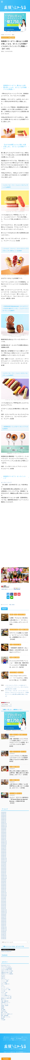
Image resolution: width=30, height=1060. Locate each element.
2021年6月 (3, 901)
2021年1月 (3, 908)
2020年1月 (3, 925)
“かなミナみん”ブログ (6, 966)
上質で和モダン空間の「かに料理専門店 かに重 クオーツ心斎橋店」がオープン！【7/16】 (19, 786)
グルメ (2, 985)
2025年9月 (3, 828)
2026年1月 (3, 822)
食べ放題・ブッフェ (5, 1016)
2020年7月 (3, 917)
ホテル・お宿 (4, 992)
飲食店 (2, 1018)
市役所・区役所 (4, 1005)
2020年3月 (3, 922)
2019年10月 (4, 930)
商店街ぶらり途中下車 (6, 998)
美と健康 (3, 1009)
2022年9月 (3, 879)
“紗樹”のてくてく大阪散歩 (7, 973)
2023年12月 (4, 858)
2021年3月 (3, 905)
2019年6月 (3, 935)
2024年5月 (3, 851)
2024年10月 (4, 844)
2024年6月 (3, 849)
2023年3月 (3, 871)
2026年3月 (3, 819)
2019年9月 (3, 931)
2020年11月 (4, 911)
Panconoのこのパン (5, 965)
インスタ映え (4, 982)
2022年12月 (4, 875)
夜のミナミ (3, 999)
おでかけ (3, 975)
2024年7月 (3, 848)
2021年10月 (4, 895)
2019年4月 (3, 938)
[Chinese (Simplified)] (1, 702)
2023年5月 (3, 868)
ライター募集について (13, 1039)
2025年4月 (3, 835)
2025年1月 (3, 839)
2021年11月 (3, 894)
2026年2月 (3, 821)
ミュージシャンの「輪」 (6, 996)
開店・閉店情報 (4, 1015)
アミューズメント (5, 979)
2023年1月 (3, 874)
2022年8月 (3, 881)
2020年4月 (3, 921)
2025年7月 (3, 831)
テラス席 (3, 991)
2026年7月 (3, 813)
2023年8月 (3, 864)
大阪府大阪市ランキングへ (7, 589)
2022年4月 (3, 887)
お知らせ (3, 978)
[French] (6, 702)
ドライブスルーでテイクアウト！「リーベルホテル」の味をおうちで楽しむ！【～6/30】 (18, 678)
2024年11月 (4, 842)
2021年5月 (3, 902)
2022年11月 (4, 877)
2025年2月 (3, 838)
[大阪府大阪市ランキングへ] (5, 586)
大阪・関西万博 (4, 1001)
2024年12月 (4, 841)
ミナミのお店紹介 (22, 1039)
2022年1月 (3, 891)
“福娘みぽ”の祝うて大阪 (6, 972)
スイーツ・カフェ (5, 988)
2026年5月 (3, 816)
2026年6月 (3, 815)
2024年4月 (3, 852)
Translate (10, 705)
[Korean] (9, 702)
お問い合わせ (6, 1037)
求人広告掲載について (20, 1038)
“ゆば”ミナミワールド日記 (7, 971)
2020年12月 (4, 910)
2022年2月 (3, 889)
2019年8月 (3, 933)
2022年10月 (4, 878)
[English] (4, 702)
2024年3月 (3, 854)
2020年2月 (3, 924)
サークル (3, 986)
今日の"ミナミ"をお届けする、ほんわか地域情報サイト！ (15, 1051)
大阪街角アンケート (5, 1002)
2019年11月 (4, 928)
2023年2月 (3, 872)
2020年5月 (3, 920)
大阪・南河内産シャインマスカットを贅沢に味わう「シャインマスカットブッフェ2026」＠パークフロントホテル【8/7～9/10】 (18, 742)
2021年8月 (3, 898)
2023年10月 (4, 861)
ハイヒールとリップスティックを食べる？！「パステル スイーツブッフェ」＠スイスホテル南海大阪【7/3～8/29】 (16, 687)
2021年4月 (3, 904)
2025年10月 (4, 826)
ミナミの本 (3, 994)
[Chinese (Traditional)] (3, 702)
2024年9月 (3, 845)
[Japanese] (7, 702)
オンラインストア (6, 482)
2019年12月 (4, 927)
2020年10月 (4, 912)
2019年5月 (3, 937)
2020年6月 (3, 918)
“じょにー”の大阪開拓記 (6, 968)
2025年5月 (3, 833)
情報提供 (12, 1038)
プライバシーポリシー (15, 1037)
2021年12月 (4, 892)
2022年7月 (3, 882)
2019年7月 (3, 934)
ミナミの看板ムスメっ (6, 995)
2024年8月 (3, 846)
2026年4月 (3, 818)
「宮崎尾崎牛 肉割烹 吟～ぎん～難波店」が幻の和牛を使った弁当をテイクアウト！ (19, 650)
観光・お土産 (4, 1012)
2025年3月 (3, 836)
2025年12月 (4, 823)
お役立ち (3, 976)
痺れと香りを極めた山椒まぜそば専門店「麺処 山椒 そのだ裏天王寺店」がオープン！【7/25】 (19, 772)
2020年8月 (3, 915)
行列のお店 (3, 1011)
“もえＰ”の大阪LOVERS (6, 969)
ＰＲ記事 (3, 1019)
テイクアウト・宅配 (7, 604)
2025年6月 (3, 832)
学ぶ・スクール (4, 1004)
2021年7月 (3, 900)
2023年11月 (4, 859)
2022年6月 (3, 884)
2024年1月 (3, 856)
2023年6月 (3, 866)
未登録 (2, 1006)
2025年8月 (3, 829)
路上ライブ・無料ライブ (6, 1014)
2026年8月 (3, 812)
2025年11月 (4, 825)
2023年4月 (3, 869)
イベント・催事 (4, 981)
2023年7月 (3, 865)
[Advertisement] (15, 67)
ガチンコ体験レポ (5, 983)
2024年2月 (3, 855)
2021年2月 (3, 907)
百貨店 (13, 604)
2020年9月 (3, 914)
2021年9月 (3, 897)
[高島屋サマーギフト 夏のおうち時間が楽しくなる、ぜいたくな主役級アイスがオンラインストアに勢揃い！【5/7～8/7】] (8, 597)
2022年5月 (3, 885)
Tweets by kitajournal (6, 951)
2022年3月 (3, 888)
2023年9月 (3, 862)
